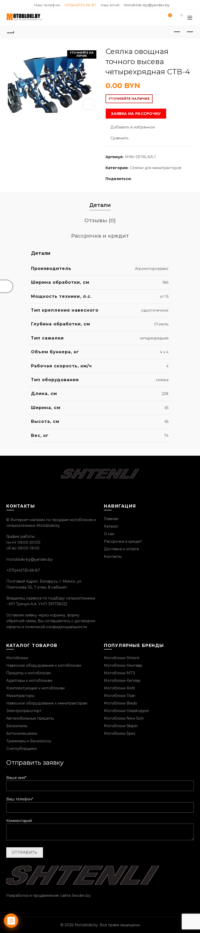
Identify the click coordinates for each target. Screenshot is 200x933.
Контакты (113, 556)
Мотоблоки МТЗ (119, 673)
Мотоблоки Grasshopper (126, 710)
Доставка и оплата (121, 549)
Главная (111, 518)
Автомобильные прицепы (30, 718)
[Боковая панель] (6, 286)
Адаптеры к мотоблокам (29, 680)
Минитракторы (20, 695)
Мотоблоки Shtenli (121, 658)
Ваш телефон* (19, 799)
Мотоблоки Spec (120, 733)
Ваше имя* (16, 777)
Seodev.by (81, 895)
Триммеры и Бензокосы (28, 741)
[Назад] (10, 32)
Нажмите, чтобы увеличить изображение (89, 104)
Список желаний (170, 15)
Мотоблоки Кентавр (123, 665)
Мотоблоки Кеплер (122, 680)
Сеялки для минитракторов (155, 167)
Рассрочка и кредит (100, 236)
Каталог (111, 526)
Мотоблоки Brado (120, 703)
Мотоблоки (17, 658)
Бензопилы (16, 726)
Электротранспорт (23, 710)
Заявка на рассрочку (136, 113)
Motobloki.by (86, 925)
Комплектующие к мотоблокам (35, 688)
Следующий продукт (189, 32)
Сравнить (119, 138)
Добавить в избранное (132, 127)
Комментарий (19, 820)
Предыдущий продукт (176, 32)
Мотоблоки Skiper (121, 726)
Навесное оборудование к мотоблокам (43, 665)
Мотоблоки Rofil (119, 688)
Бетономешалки (21, 733)
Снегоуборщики (21, 748)
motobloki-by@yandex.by (147, 5)
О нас (109, 534)
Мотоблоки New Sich (124, 718)
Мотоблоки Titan (119, 695)
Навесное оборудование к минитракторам (46, 703)
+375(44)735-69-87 (80, 5)
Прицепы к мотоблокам (28, 673)
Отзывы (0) (100, 220)
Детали (100, 205)
